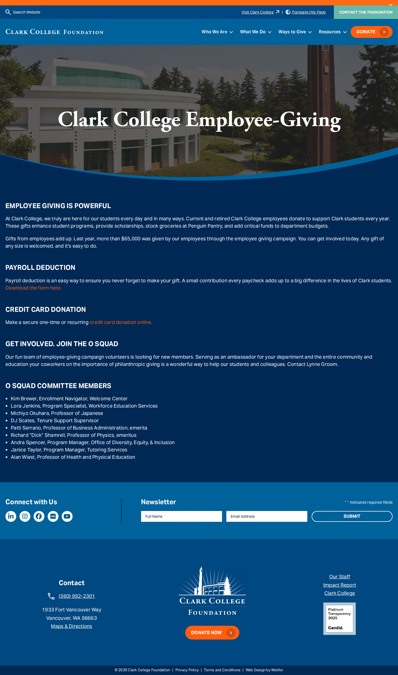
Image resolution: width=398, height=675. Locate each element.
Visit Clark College (258, 12)
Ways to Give (292, 32)
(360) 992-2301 (77, 596)
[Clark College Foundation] (54, 31)
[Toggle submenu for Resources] (344, 32)
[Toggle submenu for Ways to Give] (310, 32)
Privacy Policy (187, 670)
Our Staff (339, 577)
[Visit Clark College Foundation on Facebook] (39, 516)
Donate (366, 32)
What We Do (253, 32)
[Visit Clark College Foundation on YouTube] (67, 516)
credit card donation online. (121, 322)
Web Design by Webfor (264, 670)
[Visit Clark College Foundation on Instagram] (24, 516)
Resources (330, 32)
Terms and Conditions (222, 670)
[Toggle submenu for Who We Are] (231, 32)
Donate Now (206, 632)
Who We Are (214, 32)
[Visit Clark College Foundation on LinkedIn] (10, 516)
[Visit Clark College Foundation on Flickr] (53, 516)
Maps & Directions (71, 626)
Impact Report (339, 585)
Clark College (339, 593)
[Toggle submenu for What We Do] (269, 32)
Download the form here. (33, 288)
